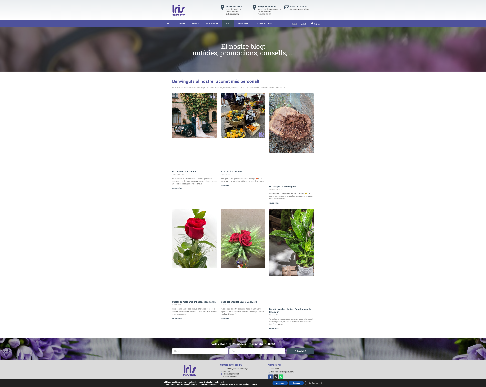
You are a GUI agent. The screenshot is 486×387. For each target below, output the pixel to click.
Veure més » (177, 188)
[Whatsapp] (319, 24)
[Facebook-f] (312, 24)
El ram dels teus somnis (184, 171)
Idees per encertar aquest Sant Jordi (239, 302)
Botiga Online (212, 24)
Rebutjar (296, 383)
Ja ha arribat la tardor (231, 171)
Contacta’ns (243, 24)
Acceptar (280, 383)
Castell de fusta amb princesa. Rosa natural (194, 302)
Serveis (195, 24)
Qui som (181, 24)
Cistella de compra (264, 24)
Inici (168, 24)
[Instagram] (315, 24)
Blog (228, 24)
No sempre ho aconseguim (282, 186)
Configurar (313, 383)
